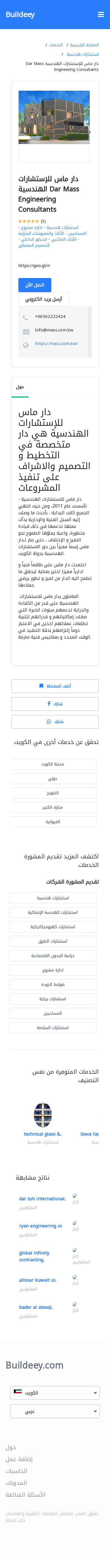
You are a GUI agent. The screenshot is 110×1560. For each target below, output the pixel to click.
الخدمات (56, 45)
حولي (52, 778)
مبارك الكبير (53, 807)
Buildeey (20, 14)
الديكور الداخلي (34, 239)
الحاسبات (16, 1471)
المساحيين (77, 233)
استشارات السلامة (53, 1028)
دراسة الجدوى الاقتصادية (52, 956)
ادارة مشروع (31, 227)
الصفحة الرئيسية (84, 45)
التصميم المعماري (34, 245)
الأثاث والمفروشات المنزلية (41, 233)
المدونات (16, 1482)
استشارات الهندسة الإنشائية (53, 912)
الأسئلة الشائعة (26, 1494)
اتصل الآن (34, 285)
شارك (58, 704)
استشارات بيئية (52, 999)
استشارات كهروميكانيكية (52, 927)
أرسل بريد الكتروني (43, 299)
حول (11, 1447)
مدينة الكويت (52, 764)
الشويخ (53, 793)
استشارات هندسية (83, 54)
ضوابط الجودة (53, 984)
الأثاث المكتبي (63, 239)
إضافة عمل (19, 1459)
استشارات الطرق (52, 941)
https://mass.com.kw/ (56, 344)
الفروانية (53, 822)
